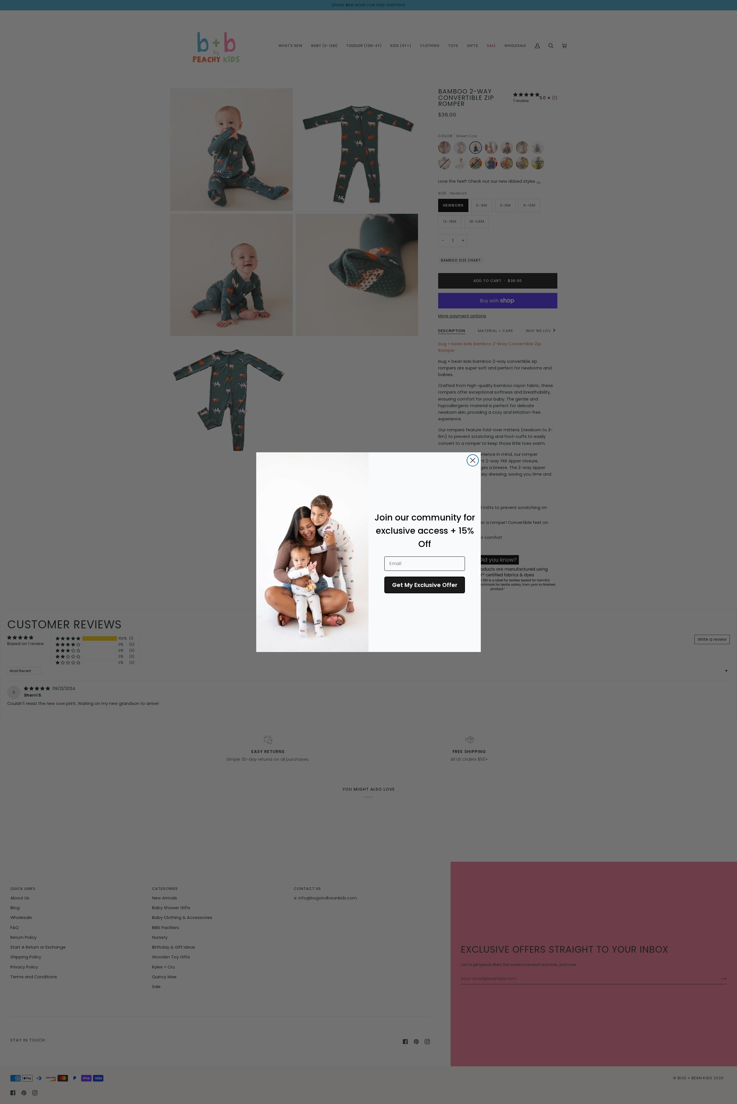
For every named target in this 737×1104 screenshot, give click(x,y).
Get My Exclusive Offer (424, 585)
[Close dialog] (472, 460)
